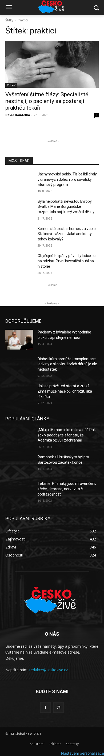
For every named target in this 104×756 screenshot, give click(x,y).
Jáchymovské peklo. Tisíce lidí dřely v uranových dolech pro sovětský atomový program (67, 179)
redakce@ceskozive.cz (48, 669)
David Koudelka (17, 115)
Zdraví (11, 85)
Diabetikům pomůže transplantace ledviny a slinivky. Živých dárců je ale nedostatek (67, 364)
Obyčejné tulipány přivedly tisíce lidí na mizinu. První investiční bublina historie (67, 261)
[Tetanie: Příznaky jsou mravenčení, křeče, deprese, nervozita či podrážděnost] (19, 491)
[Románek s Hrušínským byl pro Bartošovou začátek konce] (19, 464)
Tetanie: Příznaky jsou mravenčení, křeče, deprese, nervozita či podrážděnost (67, 488)
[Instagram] (58, 707)
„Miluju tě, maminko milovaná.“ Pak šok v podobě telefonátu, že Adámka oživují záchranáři (67, 435)
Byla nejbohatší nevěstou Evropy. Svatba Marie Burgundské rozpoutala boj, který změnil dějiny (66, 206)
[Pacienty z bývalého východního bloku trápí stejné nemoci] (19, 340)
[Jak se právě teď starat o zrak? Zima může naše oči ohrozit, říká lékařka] (19, 393)
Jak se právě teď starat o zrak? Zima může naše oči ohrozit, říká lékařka (65, 391)
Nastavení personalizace (82, 753)
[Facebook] (45, 707)
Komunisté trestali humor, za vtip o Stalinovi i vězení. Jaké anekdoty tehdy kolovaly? (67, 234)
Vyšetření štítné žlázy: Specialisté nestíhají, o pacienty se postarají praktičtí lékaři (46, 101)
